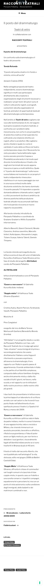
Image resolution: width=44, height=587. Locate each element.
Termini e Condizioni (13, 545)
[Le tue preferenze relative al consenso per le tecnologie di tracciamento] (39, 582)
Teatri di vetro (22, 29)
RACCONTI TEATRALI (22, 3)
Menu (23, 13)
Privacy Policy (9, 542)
